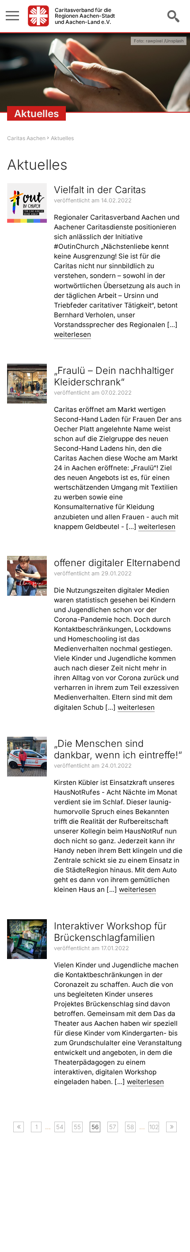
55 (77, 1126)
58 (130, 1126)
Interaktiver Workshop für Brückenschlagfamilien (110, 931)
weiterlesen (72, 334)
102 (154, 1126)
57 (112, 1126)
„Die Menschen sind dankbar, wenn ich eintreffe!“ (118, 749)
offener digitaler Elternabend (117, 562)
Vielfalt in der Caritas (100, 189)
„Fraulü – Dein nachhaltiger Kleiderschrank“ (114, 376)
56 (95, 1126)
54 (60, 1126)
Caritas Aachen (26, 138)
